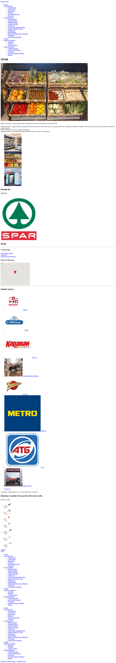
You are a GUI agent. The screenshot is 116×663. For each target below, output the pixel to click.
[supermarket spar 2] (13, 168)
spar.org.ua (4, 255)
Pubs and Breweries (13, 14)
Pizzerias (10, 12)
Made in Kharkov (9, 47)
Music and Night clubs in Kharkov (18, 34)
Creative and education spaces (16, 27)
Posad (26, 330)
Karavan (34, 357)
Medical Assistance (9, 40)
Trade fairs (11, 52)
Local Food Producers (14, 50)
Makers (10, 55)
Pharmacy (11, 43)
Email (24, 661)
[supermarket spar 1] (13, 150)
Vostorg (25, 310)
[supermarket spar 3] (13, 185)
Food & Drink (8, 6)
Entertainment (12, 32)
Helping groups (12, 19)
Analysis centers (12, 45)
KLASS (25, 394)
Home (6, 4)
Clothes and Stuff (13, 48)
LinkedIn (19, 661)
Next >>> (3, 193)
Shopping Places (12, 21)
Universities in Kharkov (15, 37)
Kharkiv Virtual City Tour (15, 29)
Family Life (11, 25)
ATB (42, 467)
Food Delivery (12, 8)
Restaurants (11, 11)
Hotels (6, 38)
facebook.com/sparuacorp (8, 256)
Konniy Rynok (27, 486)
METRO (43, 431)
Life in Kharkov (9, 17)
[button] (15, 272)
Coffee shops (11, 9)
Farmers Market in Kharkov (31, 376)
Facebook (3, 661)
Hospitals (10, 42)
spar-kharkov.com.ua (7, 253)
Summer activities (13, 24)
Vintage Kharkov (13, 22)
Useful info (11, 35)
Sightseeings (11, 30)
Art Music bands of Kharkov (16, 53)
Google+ (3, 549)
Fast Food (11, 16)
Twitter (9, 661)
